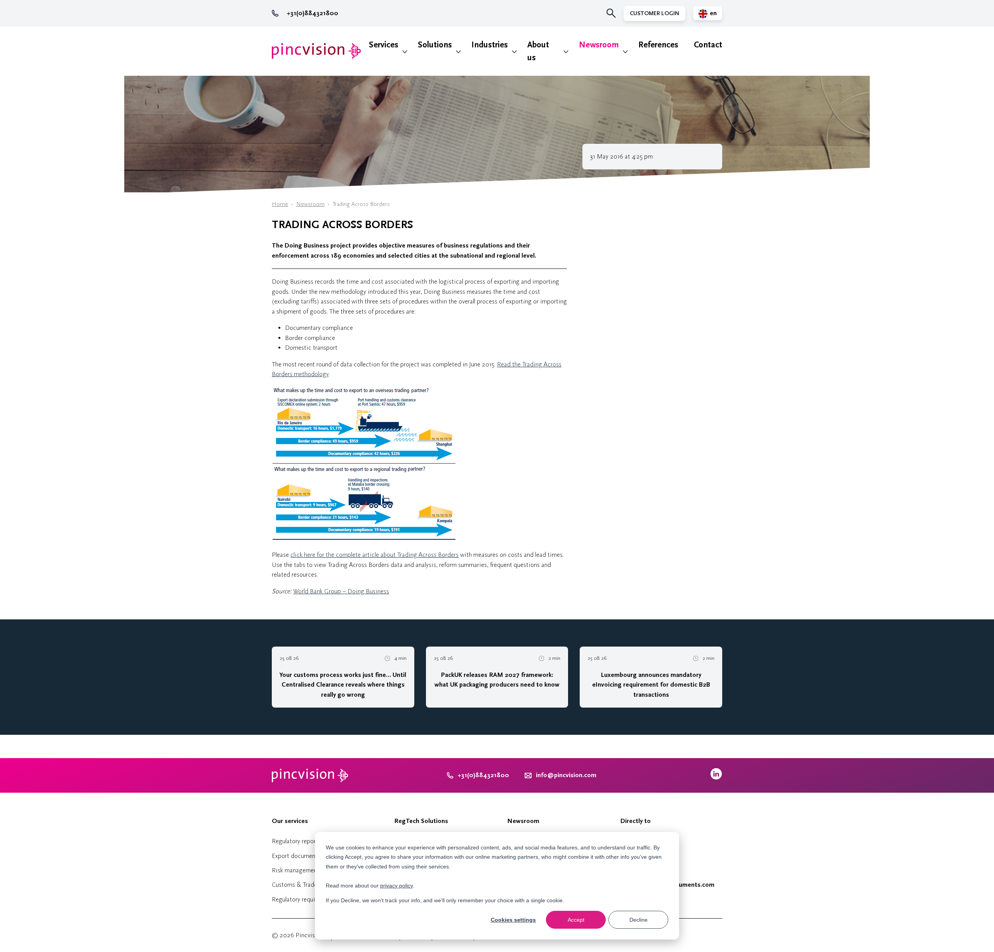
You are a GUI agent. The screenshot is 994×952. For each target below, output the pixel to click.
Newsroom (599, 45)
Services (383, 45)
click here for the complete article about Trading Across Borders (374, 554)
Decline (638, 920)
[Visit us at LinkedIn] (716, 777)
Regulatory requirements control (314, 899)
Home (280, 204)
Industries (489, 45)
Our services (290, 821)
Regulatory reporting (299, 841)
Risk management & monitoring (314, 870)
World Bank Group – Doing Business (341, 591)
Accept (576, 920)
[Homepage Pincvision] (316, 51)
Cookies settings (513, 920)
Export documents (296, 856)
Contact (708, 45)
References (658, 45)
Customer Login (654, 13)
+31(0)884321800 (312, 13)
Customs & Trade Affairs (304, 884)
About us (538, 51)
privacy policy (396, 885)
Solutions (435, 45)
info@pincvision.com (566, 775)
